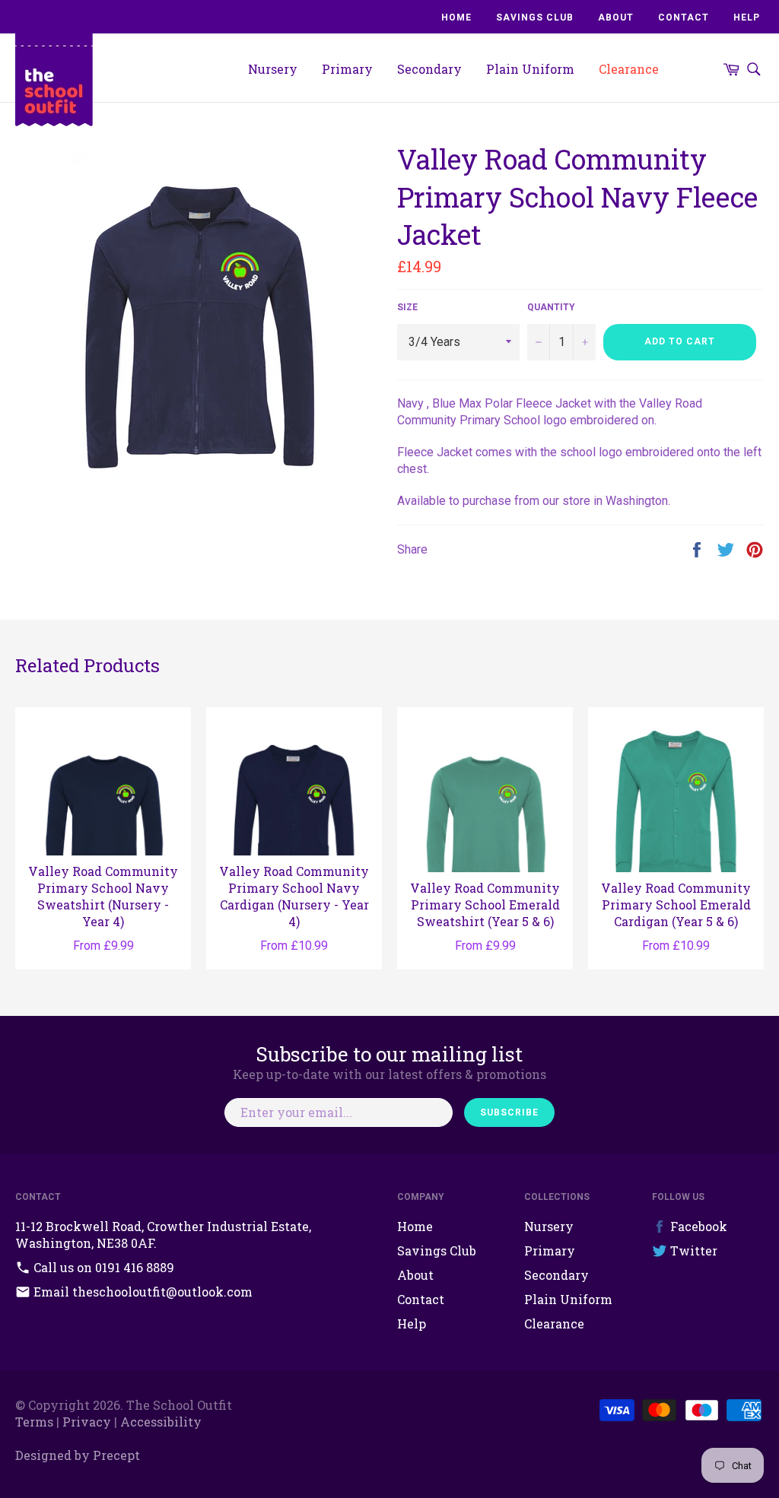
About (616, 17)
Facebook (697, 1226)
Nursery (272, 69)
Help (746, 17)
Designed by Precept (77, 1455)
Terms (34, 1422)
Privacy (86, 1422)
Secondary (429, 69)
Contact (683, 17)
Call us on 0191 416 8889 (102, 1267)
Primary (347, 69)
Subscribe (509, 1112)
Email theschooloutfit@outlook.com (141, 1292)
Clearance (629, 69)
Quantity (551, 307)
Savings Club (535, 17)
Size (407, 307)
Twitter (692, 1250)
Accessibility (161, 1422)
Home (456, 17)
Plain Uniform (530, 69)
